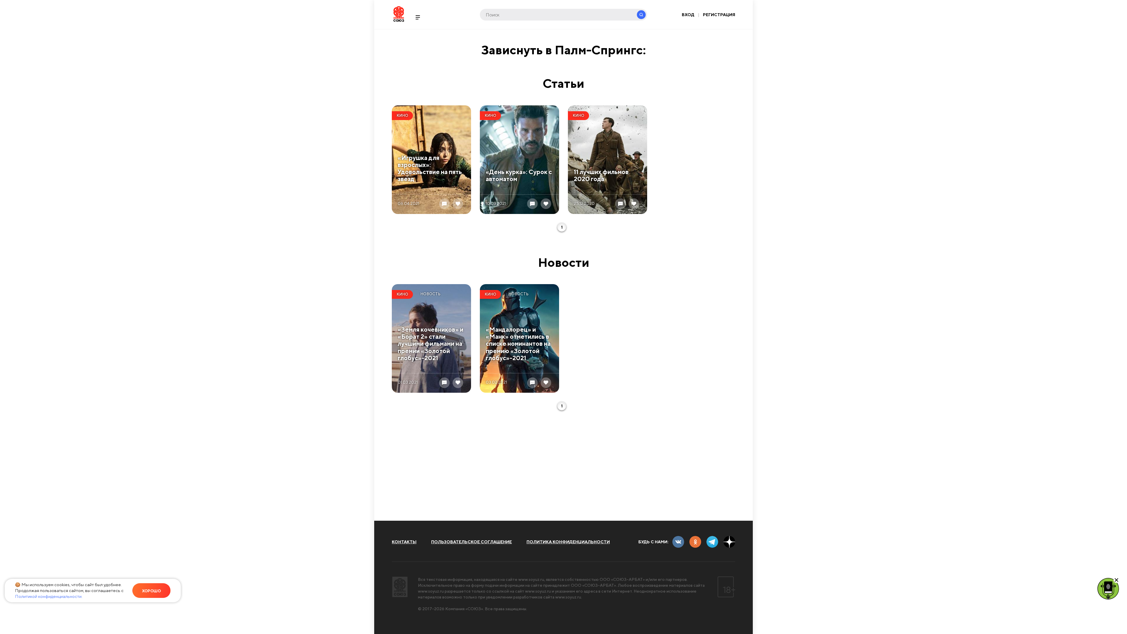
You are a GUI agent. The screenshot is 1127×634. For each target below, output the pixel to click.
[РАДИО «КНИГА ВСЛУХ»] (1108, 588)
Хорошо (151, 591)
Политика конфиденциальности (568, 541)
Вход (688, 14)
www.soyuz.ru (531, 579)
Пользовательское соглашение (471, 541)
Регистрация (719, 14)
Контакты (404, 541)
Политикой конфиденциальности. (48, 596)
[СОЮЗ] (400, 586)
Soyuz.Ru (399, 14)
